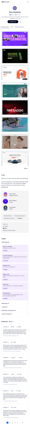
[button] (15, 38)
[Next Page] (25, 423)
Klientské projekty (5, 27)
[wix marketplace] (5, 2)
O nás (12, 27)
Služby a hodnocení (19, 27)
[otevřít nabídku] (27, 2)
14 (22, 422)
